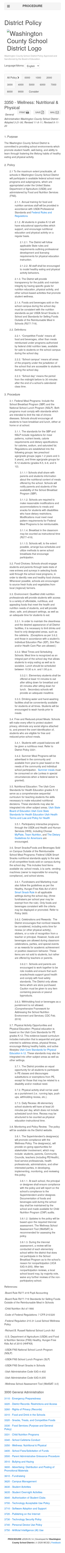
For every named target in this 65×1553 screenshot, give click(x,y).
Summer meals (46, 770)
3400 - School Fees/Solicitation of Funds (26, 1450)
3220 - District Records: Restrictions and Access (30, 1404)
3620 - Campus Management (20, 1481)
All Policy (12, 77)
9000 (21, 91)
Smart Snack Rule (24, 892)
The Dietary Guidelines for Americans (37, 836)
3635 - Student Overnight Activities (23, 1492)
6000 (42, 84)
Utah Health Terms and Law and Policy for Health (34, 816)
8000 (10, 91)
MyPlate (19, 834)
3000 (10, 84)
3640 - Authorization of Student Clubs (24, 1497)
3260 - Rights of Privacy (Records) (23, 1409)
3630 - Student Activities (17, 1486)
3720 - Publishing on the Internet (22, 1514)
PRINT (22, 112)
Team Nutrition (32, 834)
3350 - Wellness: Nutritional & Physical (25, 1445)
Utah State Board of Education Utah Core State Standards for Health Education (35, 811)
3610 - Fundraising (14, 1476)
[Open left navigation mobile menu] (8, 6)
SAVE (38, 112)
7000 (53, 84)
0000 (27, 77)
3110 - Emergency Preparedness (22, 1398)
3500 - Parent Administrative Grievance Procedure (32, 1456)
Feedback (56, 1542)
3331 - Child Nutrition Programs (21, 1434)
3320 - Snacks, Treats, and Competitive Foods (29, 1420)
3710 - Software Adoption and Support (25, 1508)
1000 (38, 77)
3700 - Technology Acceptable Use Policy (27, 1503)
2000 (49, 77)
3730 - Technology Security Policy (22, 1519)
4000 (21, 84)
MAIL (53, 112)
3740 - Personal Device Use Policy (23, 1524)
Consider (34, 91)
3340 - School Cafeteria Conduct (22, 1440)
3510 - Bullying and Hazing (19, 1461)
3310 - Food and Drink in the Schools (24, 1414)
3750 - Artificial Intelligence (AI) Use (24, 1530)
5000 (31, 84)
